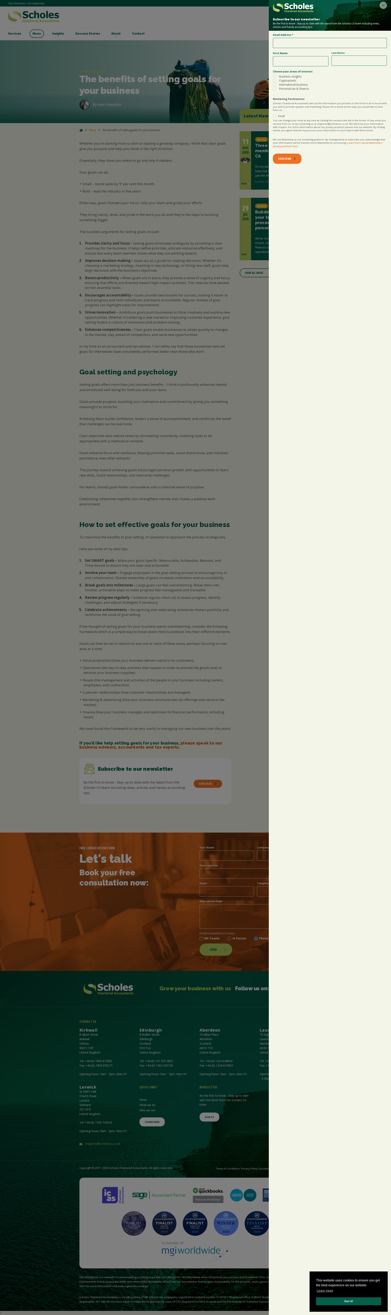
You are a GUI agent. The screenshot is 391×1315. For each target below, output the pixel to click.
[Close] (383, 5)
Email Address (283, 35)
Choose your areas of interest (293, 71)
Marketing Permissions (288, 99)
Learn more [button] (325, 1290)
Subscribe (284, 159)
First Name (280, 53)
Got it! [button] (348, 1301)
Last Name (338, 52)
